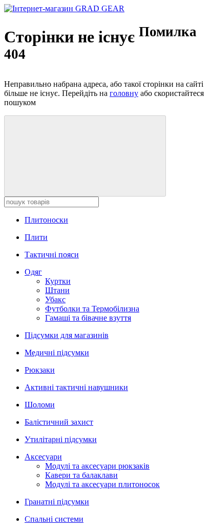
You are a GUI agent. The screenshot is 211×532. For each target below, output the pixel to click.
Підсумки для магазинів (67, 335)
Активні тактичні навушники (76, 387)
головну (124, 93)
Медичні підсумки (57, 352)
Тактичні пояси (52, 254)
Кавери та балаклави (81, 475)
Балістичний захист (59, 422)
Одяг (33, 272)
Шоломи (40, 404)
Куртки (58, 281)
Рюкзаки (40, 370)
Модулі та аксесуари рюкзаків (97, 466)
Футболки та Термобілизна (92, 308)
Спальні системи (54, 519)
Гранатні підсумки (57, 501)
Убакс (55, 299)
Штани (57, 290)
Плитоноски (46, 219)
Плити (36, 237)
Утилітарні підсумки (61, 439)
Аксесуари (43, 456)
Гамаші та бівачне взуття (88, 317)
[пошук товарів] (85, 156)
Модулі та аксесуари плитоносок (102, 484)
